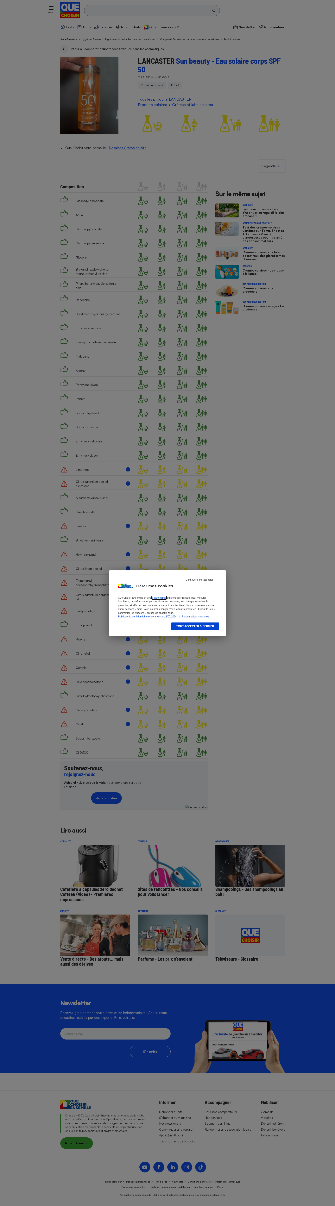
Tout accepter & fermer (195, 626)
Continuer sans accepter (199, 579)
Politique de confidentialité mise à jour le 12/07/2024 (147, 616)
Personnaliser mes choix (196, 616)
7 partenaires (159, 597)
